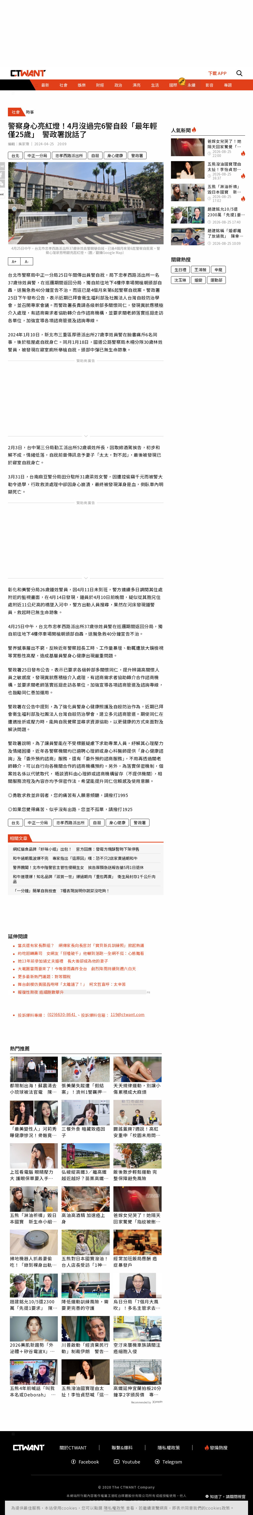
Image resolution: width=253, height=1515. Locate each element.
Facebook (89, 1461)
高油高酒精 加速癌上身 (83, 1218)
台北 (15, 155)
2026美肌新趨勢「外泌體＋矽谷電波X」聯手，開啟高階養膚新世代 (33, 1347)
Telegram (172, 1461)
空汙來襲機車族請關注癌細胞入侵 (137, 1347)
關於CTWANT (73, 1447)
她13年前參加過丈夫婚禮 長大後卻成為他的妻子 (63, 961)
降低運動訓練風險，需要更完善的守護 (85, 1304)
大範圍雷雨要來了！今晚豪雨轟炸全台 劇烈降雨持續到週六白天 (77, 968)
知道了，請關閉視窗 (228, 1496)
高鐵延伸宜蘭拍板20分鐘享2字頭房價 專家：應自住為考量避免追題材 (137, 1391)
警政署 (137, 155)
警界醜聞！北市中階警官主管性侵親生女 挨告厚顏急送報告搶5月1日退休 (78, 867)
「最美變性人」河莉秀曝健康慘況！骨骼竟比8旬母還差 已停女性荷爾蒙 (33, 1131)
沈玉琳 (180, 280)
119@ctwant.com (128, 1014)
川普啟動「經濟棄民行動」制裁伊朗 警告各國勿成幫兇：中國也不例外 (85, 1347)
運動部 (216, 280)
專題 (228, 85)
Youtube (131, 1461)
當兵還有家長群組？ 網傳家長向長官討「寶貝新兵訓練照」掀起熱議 (81, 945)
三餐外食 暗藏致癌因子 (83, 1131)
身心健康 (115, 155)
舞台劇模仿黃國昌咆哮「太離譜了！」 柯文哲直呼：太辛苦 (72, 984)
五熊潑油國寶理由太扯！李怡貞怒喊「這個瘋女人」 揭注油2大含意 (85, 1391)
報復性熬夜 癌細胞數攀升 (41, 992)
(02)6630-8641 (62, 1014)
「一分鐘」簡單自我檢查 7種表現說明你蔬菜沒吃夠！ (61, 891)
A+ (14, 261)
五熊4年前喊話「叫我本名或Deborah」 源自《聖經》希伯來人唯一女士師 (33, 1391)
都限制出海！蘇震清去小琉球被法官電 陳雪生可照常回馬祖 (33, 1088)
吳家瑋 (24, 143)
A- (27, 261)
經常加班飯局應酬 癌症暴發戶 (135, 1261)
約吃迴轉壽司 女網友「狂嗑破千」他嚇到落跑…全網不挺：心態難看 (81, 953)
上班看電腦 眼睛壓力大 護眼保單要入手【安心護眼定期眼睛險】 (32, 1174)
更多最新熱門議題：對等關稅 (44, 976)
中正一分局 (37, 155)
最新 (45, 85)
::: (13, 93)
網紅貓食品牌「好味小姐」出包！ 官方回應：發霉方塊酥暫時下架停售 (76, 849)
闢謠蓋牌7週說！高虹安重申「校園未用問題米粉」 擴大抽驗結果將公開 (137, 1131)
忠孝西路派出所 (69, 155)
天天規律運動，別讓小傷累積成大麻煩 (137, 1088)
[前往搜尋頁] (239, 73)
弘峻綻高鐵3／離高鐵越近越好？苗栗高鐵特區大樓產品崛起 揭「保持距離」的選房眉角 (85, 1174)
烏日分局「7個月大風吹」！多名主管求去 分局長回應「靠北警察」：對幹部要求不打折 (137, 1304)
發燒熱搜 (218, 1447)
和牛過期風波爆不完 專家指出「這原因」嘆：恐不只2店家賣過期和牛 (75, 858)
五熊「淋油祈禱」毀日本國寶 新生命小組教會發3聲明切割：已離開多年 (33, 1218)
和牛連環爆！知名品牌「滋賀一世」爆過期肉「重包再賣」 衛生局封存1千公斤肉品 (84, 878)
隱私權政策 (115, 1508)
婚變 (198, 280)
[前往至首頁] (28, 73)
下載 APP (217, 73)
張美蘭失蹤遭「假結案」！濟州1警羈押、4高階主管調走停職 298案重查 (85, 1088)
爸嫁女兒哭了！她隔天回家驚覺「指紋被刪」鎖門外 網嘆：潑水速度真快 (137, 1218)
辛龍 (218, 270)
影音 (209, 85)
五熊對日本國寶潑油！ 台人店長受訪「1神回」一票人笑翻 (86, 1261)
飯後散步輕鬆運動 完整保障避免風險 (135, 1174)
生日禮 (180, 270)
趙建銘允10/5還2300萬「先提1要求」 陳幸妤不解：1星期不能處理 (34, 1304)
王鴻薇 (200, 270)
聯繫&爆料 (122, 1447)
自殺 (95, 155)
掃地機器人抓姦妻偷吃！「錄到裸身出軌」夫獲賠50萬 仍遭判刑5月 (34, 1261)
